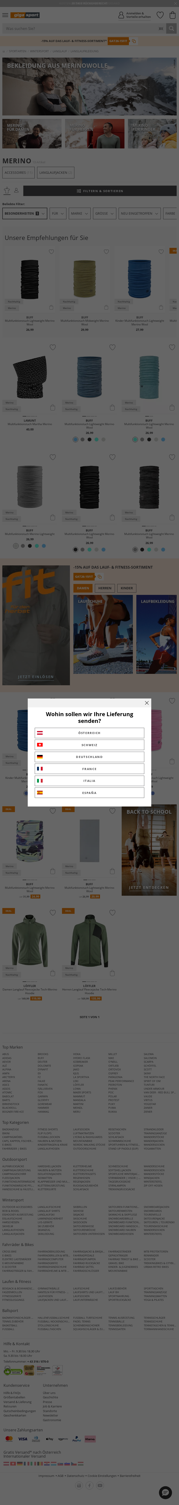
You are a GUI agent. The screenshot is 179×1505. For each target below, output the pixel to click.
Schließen (146, 702)
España (89, 793)
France (89, 769)
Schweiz (90, 745)
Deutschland (89, 757)
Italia (89, 781)
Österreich (89, 733)
